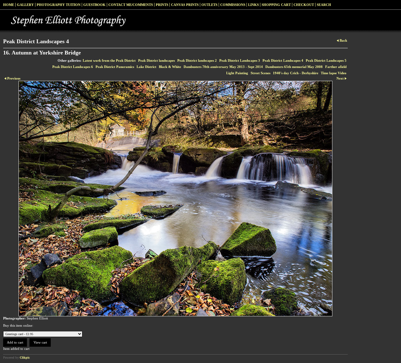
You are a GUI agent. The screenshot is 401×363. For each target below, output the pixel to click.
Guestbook (94, 5)
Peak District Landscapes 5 (326, 60)
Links (253, 5)
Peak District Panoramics (115, 67)
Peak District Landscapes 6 (72, 67)
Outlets (209, 5)
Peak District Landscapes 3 (239, 60)
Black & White (170, 67)
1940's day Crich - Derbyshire (295, 73)
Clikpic (25, 357)
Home (8, 5)
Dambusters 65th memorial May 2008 (294, 67)
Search (324, 5)
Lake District (146, 67)
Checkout (304, 5)
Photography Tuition (59, 5)
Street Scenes (260, 73)
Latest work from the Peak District (109, 60)
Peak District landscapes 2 (197, 60)
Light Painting (237, 73)
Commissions (232, 5)
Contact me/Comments (130, 5)
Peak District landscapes (156, 60)
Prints (162, 5)
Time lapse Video (333, 73)
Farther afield (335, 67)
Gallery (25, 5)
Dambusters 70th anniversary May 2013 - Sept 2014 (223, 67)
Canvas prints (185, 5)
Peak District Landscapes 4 (283, 60)
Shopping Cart (276, 5)
